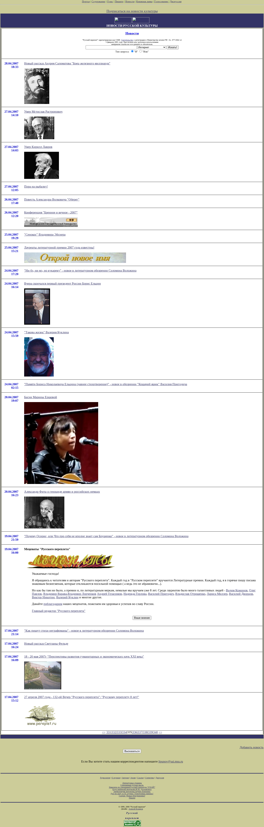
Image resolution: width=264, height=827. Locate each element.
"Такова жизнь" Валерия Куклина (46, 332)
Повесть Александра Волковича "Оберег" (51, 199)
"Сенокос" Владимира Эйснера (45, 234)
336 (134, 732)
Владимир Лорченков (82, 593)
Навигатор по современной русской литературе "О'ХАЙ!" (132, 787)
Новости (130, 1)
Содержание (98, 1)
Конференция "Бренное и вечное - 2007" (51, 212)
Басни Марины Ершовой (40, 397)
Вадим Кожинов (237, 590)
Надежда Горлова (134, 593)
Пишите (119, 1)
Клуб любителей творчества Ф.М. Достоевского (132, 789)
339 (150, 732)
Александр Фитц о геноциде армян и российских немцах (62, 491)
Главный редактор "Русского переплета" (58, 611)
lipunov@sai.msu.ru (170, 761)
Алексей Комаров (136, 809)
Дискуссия (175, 1)
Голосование (161, 1)
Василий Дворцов (241, 593)
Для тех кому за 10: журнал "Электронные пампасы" (132, 794)
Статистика (149, 778)
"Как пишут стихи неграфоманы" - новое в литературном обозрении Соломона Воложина (84, 630)
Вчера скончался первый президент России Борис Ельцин (62, 283)
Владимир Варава (55, 593)
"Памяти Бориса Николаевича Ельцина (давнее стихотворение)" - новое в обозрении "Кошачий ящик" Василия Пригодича (105, 384)
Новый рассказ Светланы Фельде (46, 643)
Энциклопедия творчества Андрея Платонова (132, 791)
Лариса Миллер (217, 593)
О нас (110, 1)
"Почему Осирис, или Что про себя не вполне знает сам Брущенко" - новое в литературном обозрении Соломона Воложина (106, 536)
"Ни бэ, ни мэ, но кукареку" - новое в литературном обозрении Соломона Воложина (80, 270)
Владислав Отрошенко (190, 593)
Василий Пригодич (161, 593)
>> (160, 732)
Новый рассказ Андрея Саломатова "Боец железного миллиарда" (67, 63)
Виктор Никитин (43, 597)
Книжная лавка (144, 1)
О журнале (116, 778)
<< (104, 732)
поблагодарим (52, 604)
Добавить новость (251, 747)
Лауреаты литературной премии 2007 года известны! (59, 247)
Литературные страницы (132, 783)
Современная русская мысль (132, 785)
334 (124, 732)
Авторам (125, 778)
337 (140, 732)
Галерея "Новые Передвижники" (132, 796)
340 (155, 732)
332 (114, 732)
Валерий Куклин (67, 597)
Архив (133, 778)
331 (108, 732)
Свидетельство (127, 40)
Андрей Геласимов (109, 593)
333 (119, 732)
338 (145, 732)
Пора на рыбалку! (36, 186)
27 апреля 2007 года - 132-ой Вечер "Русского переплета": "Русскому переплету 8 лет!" (81, 697)
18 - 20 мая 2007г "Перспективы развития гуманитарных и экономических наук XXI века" (84, 656)
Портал (86, 1)
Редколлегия (105, 778)
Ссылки (140, 778)
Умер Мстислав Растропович (43, 111)
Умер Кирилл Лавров (38, 146)
